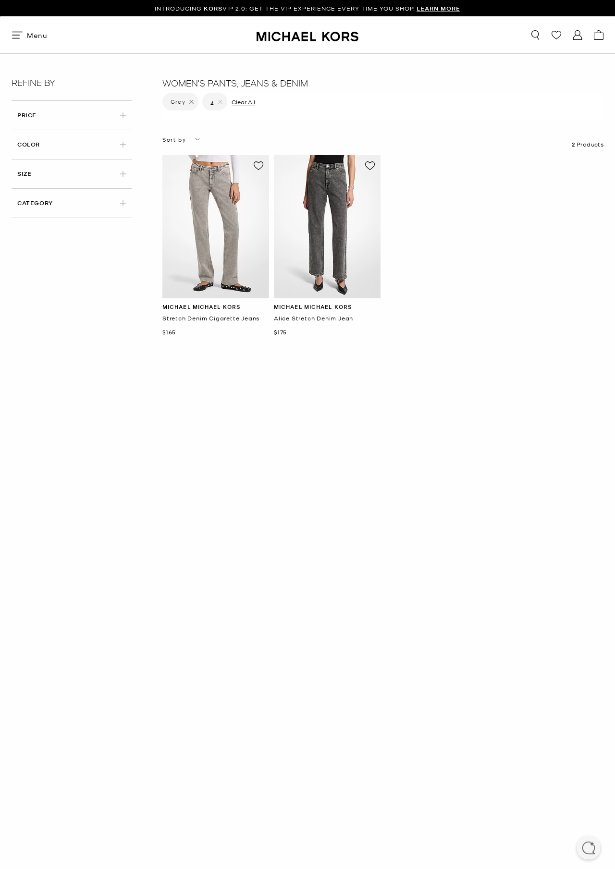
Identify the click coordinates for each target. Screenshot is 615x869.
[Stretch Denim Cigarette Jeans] (215, 226)
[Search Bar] (535, 35)
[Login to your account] (577, 35)
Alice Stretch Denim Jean (313, 318)
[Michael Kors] (307, 35)
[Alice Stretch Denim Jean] (327, 226)
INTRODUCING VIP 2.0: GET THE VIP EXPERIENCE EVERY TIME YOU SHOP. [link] (307, 8)
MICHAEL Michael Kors (201, 307)
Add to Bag (216, 291)
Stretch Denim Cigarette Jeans (210, 318)
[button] (588, 848)
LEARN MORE (438, 8)
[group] (307, 8)
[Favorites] (556, 35)
